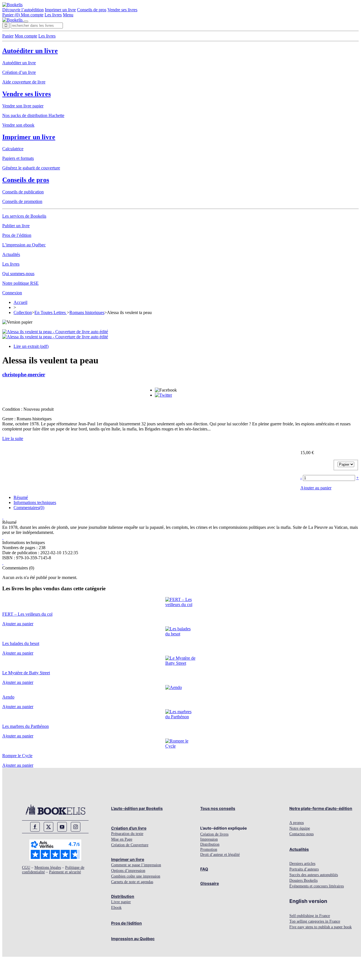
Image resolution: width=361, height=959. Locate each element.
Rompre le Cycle (17, 755)
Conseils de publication (23, 191)
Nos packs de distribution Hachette (33, 115)
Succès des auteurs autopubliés (313, 875)
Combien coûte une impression (135, 876)
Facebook (35, 827)
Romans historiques (86, 312)
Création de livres (214, 834)
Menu (68, 14)
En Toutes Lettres (50, 312)
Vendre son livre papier (22, 105)
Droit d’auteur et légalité (220, 854)
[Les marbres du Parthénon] (180, 716)
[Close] (26, 21)
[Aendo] (173, 687)
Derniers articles (302, 863)
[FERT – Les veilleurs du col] (180, 604)
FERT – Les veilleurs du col (27, 614)
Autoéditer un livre (30, 50)
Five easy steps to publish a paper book (320, 927)
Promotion (208, 849)
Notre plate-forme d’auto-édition (320, 808)
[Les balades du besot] (180, 633)
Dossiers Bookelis (303, 880)
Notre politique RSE (20, 283)
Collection (23, 312)
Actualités (11, 254)
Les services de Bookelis (24, 216)
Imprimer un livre (60, 9)
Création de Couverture (129, 845)
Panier (8, 36)
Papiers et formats (18, 158)
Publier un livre (16, 225)
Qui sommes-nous (18, 273)
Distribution (122, 896)
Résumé (21, 497)
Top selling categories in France (314, 921)
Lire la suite (12, 438)
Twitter (48, 827)
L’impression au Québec (24, 244)
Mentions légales (47, 867)
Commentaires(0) (29, 507)
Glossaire (209, 883)
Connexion (12, 292)
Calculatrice (12, 148)
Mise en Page (121, 839)
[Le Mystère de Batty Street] (180, 663)
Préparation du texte (127, 834)
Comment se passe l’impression (136, 865)
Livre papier (121, 902)
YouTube (62, 827)
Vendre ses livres (122, 9)
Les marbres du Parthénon (25, 726)
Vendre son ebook (18, 125)
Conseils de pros (91, 9)
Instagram (75, 827)
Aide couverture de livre (23, 81)
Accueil (20, 302)
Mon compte (32, 14)
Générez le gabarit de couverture (31, 167)
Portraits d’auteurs (304, 869)
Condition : (12, 409)
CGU (26, 867)
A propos (296, 823)
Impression (209, 839)
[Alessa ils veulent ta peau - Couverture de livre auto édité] (55, 331)
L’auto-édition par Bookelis (137, 808)
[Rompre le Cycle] (180, 746)
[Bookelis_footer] (55, 809)
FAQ (204, 869)
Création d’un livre (19, 72)
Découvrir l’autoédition (23, 9)
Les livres (53, 14)
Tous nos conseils (217, 808)
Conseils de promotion (22, 201)
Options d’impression (128, 871)
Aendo (8, 697)
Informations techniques (35, 502)
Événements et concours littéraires (316, 886)
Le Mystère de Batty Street (26, 672)
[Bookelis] (12, 4)
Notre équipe (299, 828)
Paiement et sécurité (65, 872)
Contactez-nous (301, 834)
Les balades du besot (20, 643)
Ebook (116, 907)
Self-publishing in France (309, 916)
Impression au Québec (133, 938)
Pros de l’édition (16, 235)
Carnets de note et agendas (132, 882)
